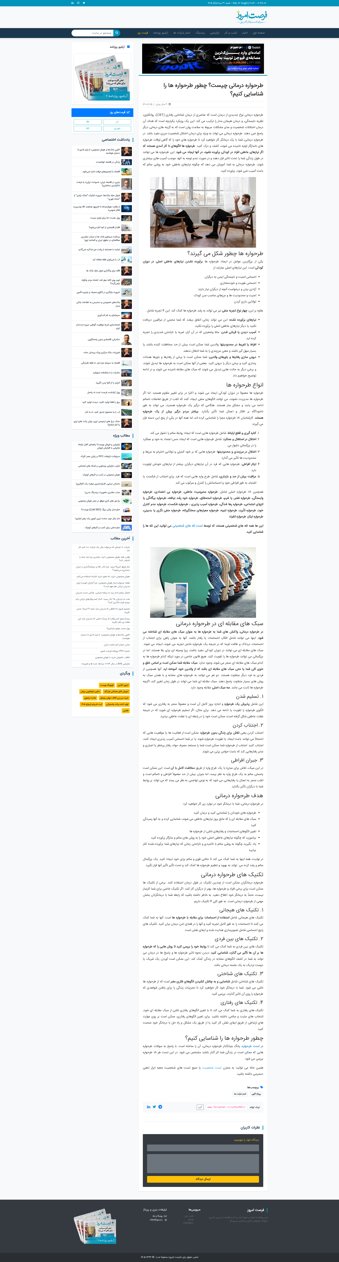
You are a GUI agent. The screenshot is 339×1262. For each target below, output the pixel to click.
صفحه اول (259, 33)
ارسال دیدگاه (203, 1179)
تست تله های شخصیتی (188, 526)
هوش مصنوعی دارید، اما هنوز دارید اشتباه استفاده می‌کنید (103, 577)
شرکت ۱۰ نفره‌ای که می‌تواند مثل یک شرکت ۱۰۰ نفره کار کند (104, 549)
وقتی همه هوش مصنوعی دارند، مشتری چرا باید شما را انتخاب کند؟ (104, 558)
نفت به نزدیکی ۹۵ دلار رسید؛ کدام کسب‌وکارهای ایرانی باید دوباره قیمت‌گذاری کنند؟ (102, 601)
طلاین (125, 710)
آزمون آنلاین (123, 685)
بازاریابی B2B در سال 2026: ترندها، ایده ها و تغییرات (105, 664)
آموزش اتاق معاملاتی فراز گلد (116, 691)
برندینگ (200, 33)
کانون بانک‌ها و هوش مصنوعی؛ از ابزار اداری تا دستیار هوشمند (105, 636)
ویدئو (190, 1219)
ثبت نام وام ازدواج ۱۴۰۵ (91, 704)
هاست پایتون (90, 698)
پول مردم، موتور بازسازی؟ (118, 628)
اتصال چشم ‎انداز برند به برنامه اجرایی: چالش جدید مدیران (103, 593)
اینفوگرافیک (188, 1223)
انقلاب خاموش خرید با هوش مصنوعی (112, 657)
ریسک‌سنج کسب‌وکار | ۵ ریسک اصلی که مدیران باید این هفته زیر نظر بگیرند (104, 620)
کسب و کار (231, 33)
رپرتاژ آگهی (256, 1094)
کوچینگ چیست (107, 685)
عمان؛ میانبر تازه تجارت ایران (117, 645)
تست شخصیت (211, 1068)
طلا (87, 122)
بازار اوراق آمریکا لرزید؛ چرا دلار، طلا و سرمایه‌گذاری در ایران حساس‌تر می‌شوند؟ (103, 568)
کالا (87, 128)
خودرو (117, 128)
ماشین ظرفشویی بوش (90, 691)
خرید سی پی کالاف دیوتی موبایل (114, 698)
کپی (200, 1107)
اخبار (245, 33)
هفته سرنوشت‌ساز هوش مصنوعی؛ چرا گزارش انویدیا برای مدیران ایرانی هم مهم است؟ (103, 584)
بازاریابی (214, 33)
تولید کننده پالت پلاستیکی (117, 704)
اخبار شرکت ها (181, 33)
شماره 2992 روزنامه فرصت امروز (115, 651)
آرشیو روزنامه (160, 33)
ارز (117, 122)
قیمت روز (143, 33)
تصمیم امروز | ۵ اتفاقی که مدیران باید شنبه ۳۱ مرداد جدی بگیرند (103, 610)
